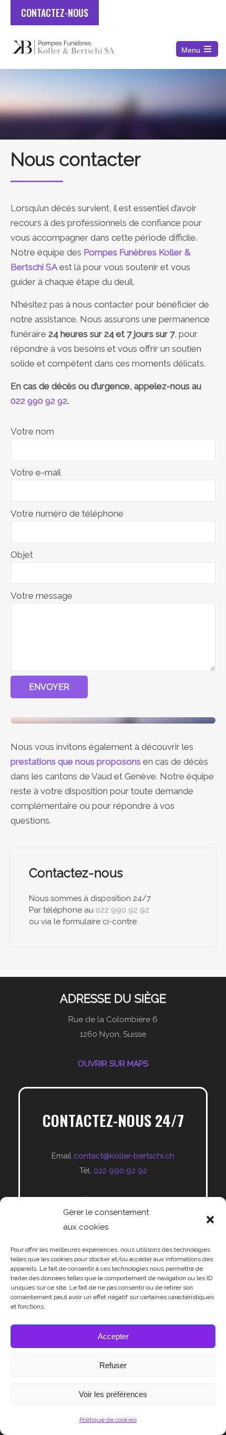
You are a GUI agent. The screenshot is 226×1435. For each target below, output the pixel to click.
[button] (210, 1219)
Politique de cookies (108, 1419)
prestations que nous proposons (76, 761)
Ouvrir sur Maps (113, 1063)
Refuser (113, 1365)
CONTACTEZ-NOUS (54, 12)
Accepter (113, 1336)
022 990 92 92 (39, 400)
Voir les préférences (113, 1394)
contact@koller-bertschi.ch (124, 1156)
